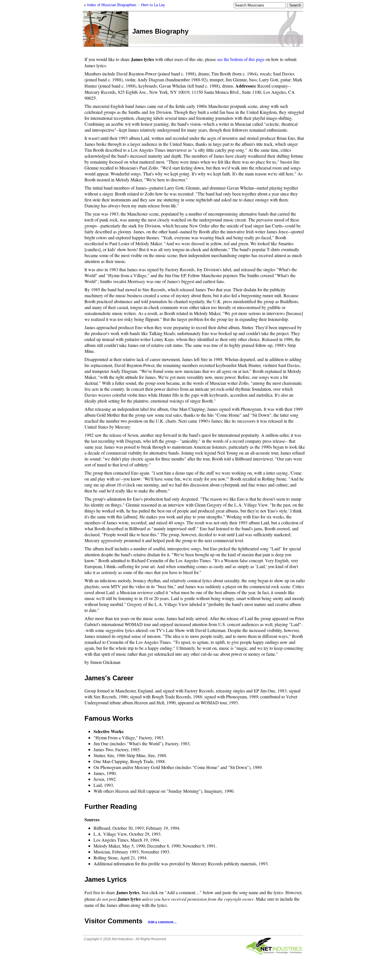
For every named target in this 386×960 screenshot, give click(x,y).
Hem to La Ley (153, 5)
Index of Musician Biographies (111, 5)
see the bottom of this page (240, 59)
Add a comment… (162, 922)
